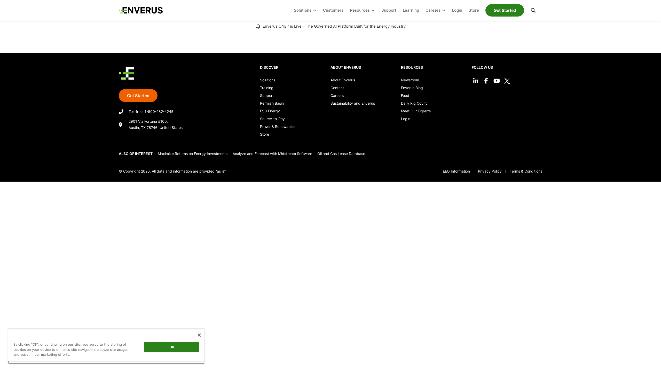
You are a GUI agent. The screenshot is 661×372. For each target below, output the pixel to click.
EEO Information (456, 171)
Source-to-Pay (272, 119)
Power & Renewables (277, 126)
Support (267, 95)
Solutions (267, 80)
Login (405, 119)
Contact (337, 88)
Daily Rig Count (414, 103)
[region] (106, 346)
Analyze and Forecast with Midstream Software (272, 153)
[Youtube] (497, 81)
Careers (337, 95)
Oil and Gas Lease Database (341, 153)
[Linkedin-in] (476, 81)
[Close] (199, 335)
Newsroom (410, 80)
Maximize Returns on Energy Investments (192, 153)
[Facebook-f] (486, 81)
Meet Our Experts (416, 111)
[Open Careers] (444, 10)
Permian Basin (272, 103)
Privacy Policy (490, 171)
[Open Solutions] (315, 10)
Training (266, 88)
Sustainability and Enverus (352, 103)
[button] (533, 10)
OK (171, 347)
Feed (405, 95)
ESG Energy (270, 111)
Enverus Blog (412, 88)
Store (264, 134)
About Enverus (342, 80)
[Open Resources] (373, 10)
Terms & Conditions (526, 171)
